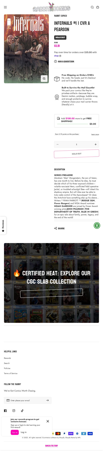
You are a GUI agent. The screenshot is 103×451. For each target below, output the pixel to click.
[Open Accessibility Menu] (97, 225)
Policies (7, 368)
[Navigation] (5, 7)
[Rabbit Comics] (51, 7)
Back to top (51, 445)
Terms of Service (10, 373)
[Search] (92, 7)
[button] (75, 228)
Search (7, 363)
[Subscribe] (48, 400)
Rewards (7, 358)
